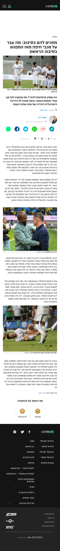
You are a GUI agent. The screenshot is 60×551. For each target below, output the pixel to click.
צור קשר (51, 518)
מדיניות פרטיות (26, 503)
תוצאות (30, 452)
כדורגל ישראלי (47, 441)
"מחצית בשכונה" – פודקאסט (20, 473)
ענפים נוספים (47, 463)
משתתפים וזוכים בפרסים (26, 480)
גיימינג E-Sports (26, 492)
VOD (32, 441)
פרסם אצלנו (49, 514)
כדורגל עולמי (47, 446)
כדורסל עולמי (47, 457)
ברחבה (31, 463)
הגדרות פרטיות (48, 526)
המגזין (54, 37)
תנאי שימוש (28, 498)
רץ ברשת (29, 446)
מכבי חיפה (43, 110)
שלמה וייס (42, 118)
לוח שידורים (28, 457)
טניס (32, 487)
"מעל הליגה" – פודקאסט (22, 468)
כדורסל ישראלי (46, 452)
